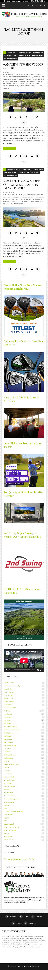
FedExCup (22, 711)
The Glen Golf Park (33, 81)
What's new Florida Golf (23, 827)
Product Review (37, 56)
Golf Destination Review (23, 730)
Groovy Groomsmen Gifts (19, 859)
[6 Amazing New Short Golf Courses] (24, 102)
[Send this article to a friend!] (24, 122)
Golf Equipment (23, 733)
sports (23, 808)
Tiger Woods (23, 814)
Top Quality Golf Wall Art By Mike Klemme (23, 494)
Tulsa (23, 821)
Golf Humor (23, 736)
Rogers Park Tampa (29, 79)
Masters (23, 771)
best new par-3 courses (32, 195)
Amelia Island (9, 195)
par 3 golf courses (16, 79)
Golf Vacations (38, 53)
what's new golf (24, 86)
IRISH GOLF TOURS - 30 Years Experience (22, 590)
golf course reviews (23, 727)
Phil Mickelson (23, 793)
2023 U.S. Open (23, 695)
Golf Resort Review (13, 169)
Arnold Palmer (23, 701)
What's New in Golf (10, 59)
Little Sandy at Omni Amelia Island (16, 74)
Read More (8, 148)
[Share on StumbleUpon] (32, 117)
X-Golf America (23, 840)
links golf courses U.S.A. (23, 764)
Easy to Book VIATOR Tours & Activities (21, 399)
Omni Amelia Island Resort (16, 204)
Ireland (23, 761)
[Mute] (38, 670)
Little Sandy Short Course (25, 201)
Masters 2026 (23, 774)
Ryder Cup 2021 (23, 802)
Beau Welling (19, 195)
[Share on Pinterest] (26, 117)
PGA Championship (23, 786)
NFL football (23, 783)
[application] (24, 660)
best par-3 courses (23, 197)
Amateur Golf (23, 698)
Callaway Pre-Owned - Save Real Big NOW (24, 342)
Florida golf (7, 199)
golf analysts (23, 717)
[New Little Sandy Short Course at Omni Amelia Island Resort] (24, 217)
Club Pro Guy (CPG (10, 708)
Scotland (23, 805)
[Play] (7, 670)
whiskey (23, 833)
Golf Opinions (23, 742)
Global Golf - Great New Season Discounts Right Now (23, 286)
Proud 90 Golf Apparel (23, 799)
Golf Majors (23, 739)
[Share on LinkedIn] (21, 117)
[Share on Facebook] (10, 117)
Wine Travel (23, 836)
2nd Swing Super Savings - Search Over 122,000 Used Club (22, 534)
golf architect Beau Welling (21, 199)
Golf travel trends (24, 53)
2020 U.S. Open (23, 683)
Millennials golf (10, 56)
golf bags (23, 720)
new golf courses (24, 56)
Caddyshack (23, 705)
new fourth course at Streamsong (20, 77)
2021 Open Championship (23, 686)
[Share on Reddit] (37, 117)
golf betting (23, 723)
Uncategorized (23, 824)
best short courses (37, 197)
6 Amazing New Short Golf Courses (23, 66)
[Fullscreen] (41, 670)
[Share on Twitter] (16, 117)
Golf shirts (23, 749)
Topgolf (23, 818)
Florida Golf (23, 714)
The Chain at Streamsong (18, 81)
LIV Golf (23, 767)
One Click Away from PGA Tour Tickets (22, 445)
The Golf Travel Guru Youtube (29, 172)
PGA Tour (23, 789)
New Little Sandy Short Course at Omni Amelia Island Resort (21, 184)
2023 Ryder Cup (23, 692)
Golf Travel (11, 53)
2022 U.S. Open (23, 689)
